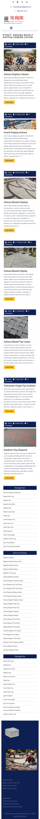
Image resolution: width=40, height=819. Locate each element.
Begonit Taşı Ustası (9, 573)
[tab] (11, 28)
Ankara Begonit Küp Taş (11, 608)
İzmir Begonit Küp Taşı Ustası (13, 588)
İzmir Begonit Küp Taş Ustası (12, 584)
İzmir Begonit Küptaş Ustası (12, 596)
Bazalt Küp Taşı (8, 496)
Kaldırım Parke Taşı (9, 539)
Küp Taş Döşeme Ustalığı (11, 546)
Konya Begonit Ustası (10, 646)
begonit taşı (7, 508)
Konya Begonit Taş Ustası (11, 619)
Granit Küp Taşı (8, 527)
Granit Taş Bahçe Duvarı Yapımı (12, 807)
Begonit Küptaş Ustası (10, 569)
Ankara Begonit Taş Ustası (12, 638)
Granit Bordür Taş (9, 519)
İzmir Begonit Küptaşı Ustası (12, 592)
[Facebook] (13, 2)
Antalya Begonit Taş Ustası (12, 631)
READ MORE (10, 102)
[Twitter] (17, 2)
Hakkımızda (6, 798)
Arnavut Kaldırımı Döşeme (11, 492)
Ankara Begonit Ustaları (11, 577)
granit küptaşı (7, 531)
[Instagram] (22, 2)
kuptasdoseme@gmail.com (22, 7)
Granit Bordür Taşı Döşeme (11, 804)
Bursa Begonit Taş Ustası (11, 623)
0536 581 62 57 (22, 11)
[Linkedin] (27, 2)
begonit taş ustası (9, 504)
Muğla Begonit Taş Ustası (11, 627)
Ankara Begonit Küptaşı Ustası (13, 581)
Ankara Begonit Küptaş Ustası (13, 600)
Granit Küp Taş (8, 523)
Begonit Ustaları (8, 558)
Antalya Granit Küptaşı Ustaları (13, 642)
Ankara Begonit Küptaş (10, 615)
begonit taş (7, 500)
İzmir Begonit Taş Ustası (11, 634)
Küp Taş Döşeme (9, 542)
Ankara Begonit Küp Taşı (11, 604)
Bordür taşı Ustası (9, 512)
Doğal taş (6, 516)
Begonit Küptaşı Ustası (10, 565)
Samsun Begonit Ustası (11, 650)
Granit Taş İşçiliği (9, 535)
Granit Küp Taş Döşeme (10, 801)
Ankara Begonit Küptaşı (11, 611)
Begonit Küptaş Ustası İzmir (12, 561)
